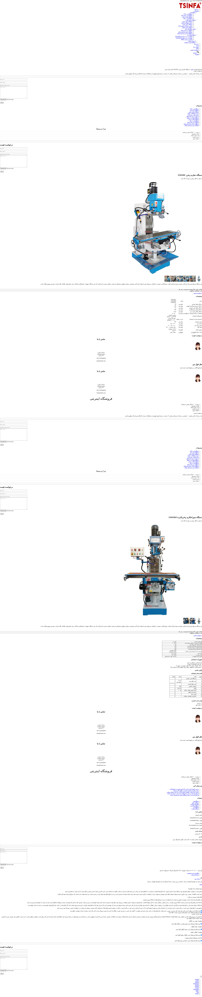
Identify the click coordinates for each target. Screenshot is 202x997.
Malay (197, 990)
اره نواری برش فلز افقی (192, 116)
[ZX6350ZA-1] (154, 617)
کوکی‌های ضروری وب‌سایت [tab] (194, 897)
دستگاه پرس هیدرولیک (193, 122)
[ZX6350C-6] (167, 281)
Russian (197, 986)
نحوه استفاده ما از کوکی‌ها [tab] (195, 888)
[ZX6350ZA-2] (193, 623)
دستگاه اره (196, 807)
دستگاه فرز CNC (194, 109)
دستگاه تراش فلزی (191, 20)
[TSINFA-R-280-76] (190, 9)
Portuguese (196, 983)
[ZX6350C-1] (154, 275)
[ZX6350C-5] (174, 281)
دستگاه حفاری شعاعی (190, 42)
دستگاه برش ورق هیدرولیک (192, 125)
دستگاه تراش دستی (194, 112)
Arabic (197, 980)
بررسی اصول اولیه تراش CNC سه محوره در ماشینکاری (184, 789)
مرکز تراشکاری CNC (193, 113)
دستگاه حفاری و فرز (193, 119)
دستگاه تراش (195, 802)
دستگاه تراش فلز (194, 110)
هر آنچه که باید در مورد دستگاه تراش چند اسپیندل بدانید (184, 795)
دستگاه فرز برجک (194, 121)
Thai (198, 992)
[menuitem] (99, 9)
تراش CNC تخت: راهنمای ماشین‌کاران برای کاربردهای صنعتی (183, 792)
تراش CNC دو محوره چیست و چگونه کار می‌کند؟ (186, 790)
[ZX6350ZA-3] (186, 623)
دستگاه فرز (193, 12)
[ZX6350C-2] (193, 281)
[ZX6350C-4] (180, 281)
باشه (201, 884)
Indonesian (196, 989)
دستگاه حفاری (195, 808)
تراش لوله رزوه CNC (193, 115)
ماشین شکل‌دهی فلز (190, 29)
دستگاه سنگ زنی (191, 35)
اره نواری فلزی (192, 41)
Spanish (197, 982)
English (197, 979)
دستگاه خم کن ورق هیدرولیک (191, 124)
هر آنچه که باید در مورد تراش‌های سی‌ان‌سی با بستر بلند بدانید (183, 793)
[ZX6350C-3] (186, 281)
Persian (197, 993)
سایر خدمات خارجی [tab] (197, 914)
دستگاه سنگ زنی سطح (193, 118)
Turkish (197, 985)
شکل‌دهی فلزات (194, 804)
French (197, 988)
